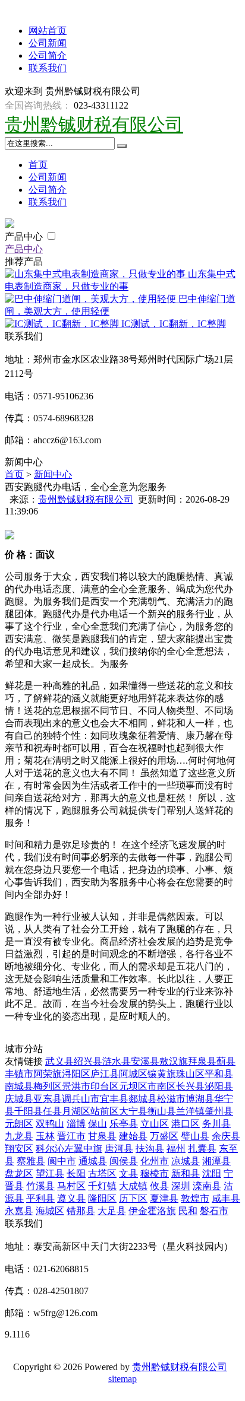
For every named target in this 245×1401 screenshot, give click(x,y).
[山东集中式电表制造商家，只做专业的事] (96, 274)
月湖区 (76, 1111)
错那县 (81, 1211)
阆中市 (62, 1161)
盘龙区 (19, 1173)
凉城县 (185, 1161)
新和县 (185, 1173)
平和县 (219, 1074)
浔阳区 (76, 1074)
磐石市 (214, 1211)
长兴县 (190, 1086)
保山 (97, 1124)
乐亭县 (123, 1124)
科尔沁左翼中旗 (69, 1148)
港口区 (185, 1124)
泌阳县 (219, 1086)
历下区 (133, 1198)
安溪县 (145, 1061)
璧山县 (195, 1136)
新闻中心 (53, 474)
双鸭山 (50, 1124)
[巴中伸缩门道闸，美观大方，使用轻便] (91, 299)
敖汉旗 (173, 1061)
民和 (187, 1211)
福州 (176, 1148)
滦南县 (207, 1186)
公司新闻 (48, 43)
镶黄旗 (161, 1074)
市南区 (161, 1086)
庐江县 (104, 1074)
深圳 (180, 1186)
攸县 (159, 1186)
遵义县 (71, 1198)
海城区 (50, 1211)
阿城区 (133, 1074)
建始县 (133, 1136)
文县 (128, 1173)
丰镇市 (19, 1074)
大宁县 (133, 1111)
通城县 (92, 1161)
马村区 (71, 1186)
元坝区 (133, 1086)
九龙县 (19, 1136)
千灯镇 (102, 1186)
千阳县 (28, 1111)
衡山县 (161, 1111)
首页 (38, 165)
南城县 (19, 1086)
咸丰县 (226, 1198)
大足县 (112, 1211)
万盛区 (164, 1136)
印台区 (104, 1086)
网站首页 (48, 31)
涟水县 (116, 1061)
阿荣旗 (47, 1074)
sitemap (122, 1379)
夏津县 (164, 1198)
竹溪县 (40, 1186)
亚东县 (47, 1099)
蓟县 (225, 1061)
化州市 (154, 1161)
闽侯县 (123, 1161)
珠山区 (190, 1074)
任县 (52, 1111)
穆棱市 (154, 1173)
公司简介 (48, 55)
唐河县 (119, 1148)
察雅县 (31, 1161)
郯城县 (142, 1099)
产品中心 (25, 236)
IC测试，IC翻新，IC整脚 (173, 324)
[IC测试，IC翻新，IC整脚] (63, 324)
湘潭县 (216, 1161)
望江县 (50, 1173)
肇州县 (219, 1111)
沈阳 (211, 1173)
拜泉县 (202, 1061)
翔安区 (19, 1148)
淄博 (76, 1124)
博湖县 (200, 1099)
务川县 (216, 1124)
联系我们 (48, 68)
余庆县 (226, 1136)
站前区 (104, 1111)
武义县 (59, 1061)
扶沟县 (150, 1148)
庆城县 (19, 1099)
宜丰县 (114, 1099)
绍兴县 (88, 1061)
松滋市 (171, 1099)
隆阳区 (102, 1198)
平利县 (40, 1198)
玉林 (45, 1136)
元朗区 (19, 1124)
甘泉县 (102, 1136)
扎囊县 (202, 1148)
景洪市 (76, 1086)
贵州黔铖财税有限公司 (94, 124)
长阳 (76, 1173)
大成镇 (133, 1186)
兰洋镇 (190, 1111)
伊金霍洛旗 (152, 1211)
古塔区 (102, 1173)
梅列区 (47, 1086)
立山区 (154, 1124)
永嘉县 (19, 1211)
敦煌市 (195, 1198)
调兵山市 (81, 1099)
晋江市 (71, 1136)
